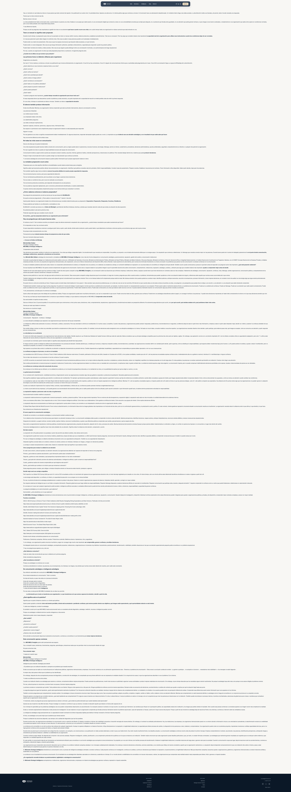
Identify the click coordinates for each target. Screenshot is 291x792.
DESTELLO (149, 786)
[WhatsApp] (180, 4)
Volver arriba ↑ (268, 787)
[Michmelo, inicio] (109, 4)
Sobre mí (154, 3)
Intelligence (144, 3)
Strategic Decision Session (199, 782)
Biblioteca (203, 780)
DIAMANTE (149, 780)
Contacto (203, 786)
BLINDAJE (149, 784)
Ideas (150, 3)
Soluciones (137, 3)
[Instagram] (176, 4)
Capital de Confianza (147, 782)
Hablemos (185, 3)
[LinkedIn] (178, 4)
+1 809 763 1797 (267, 780)
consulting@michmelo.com (266, 778)
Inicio (131, 3)
